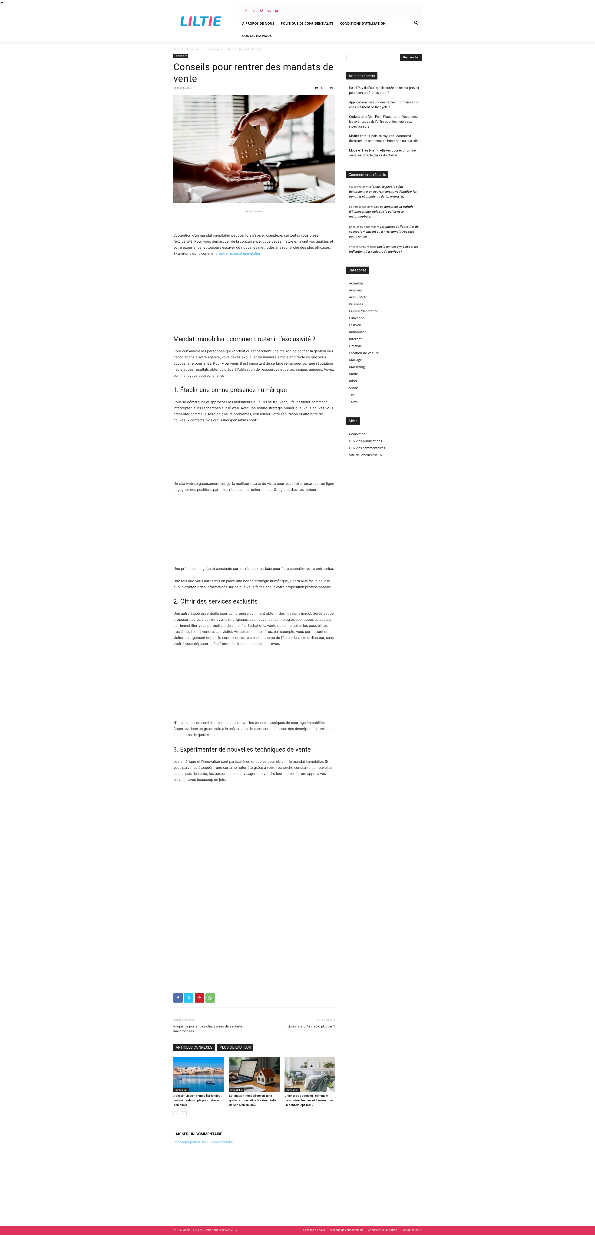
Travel (354, 402)
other (353, 381)
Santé (353, 388)
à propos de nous (258, 23)
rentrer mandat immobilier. (239, 253)
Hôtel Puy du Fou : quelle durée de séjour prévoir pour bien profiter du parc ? (384, 90)
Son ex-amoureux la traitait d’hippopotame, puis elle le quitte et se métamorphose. (381, 211)
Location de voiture (364, 353)
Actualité (356, 283)
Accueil (178, 49)
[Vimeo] (261, 11)
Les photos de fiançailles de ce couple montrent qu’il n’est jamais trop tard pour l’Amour (384, 231)
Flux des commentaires (367, 448)
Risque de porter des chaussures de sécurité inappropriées (207, 1028)
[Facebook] (245, 11)
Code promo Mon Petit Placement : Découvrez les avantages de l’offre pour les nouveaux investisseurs (383, 121)
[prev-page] (176, 1114)
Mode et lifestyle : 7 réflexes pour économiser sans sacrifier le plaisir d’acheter (383, 153)
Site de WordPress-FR (365, 455)
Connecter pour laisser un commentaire (203, 1142)
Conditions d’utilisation (363, 23)
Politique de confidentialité (307, 23)
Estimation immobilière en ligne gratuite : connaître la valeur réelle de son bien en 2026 (252, 1100)
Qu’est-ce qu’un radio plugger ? (311, 1026)
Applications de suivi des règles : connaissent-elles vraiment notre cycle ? (383, 104)
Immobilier (194, 49)
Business (356, 304)
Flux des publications (365, 441)
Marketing (357, 367)
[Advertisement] (254, 221)
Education (357, 318)
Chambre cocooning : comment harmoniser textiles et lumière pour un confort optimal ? (308, 1100)
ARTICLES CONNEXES (194, 1047)
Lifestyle (355, 346)
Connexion (357, 434)
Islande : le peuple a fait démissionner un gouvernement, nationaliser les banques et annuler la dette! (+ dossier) (383, 191)
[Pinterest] (199, 998)
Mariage (355, 360)
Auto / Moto (358, 297)
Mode (353, 374)
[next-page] (184, 1114)
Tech (353, 395)
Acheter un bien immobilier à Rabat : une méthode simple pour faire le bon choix (198, 1100)
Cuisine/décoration (364, 311)
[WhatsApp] (210, 998)
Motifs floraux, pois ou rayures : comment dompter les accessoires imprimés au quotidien (384, 138)
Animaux (356, 290)
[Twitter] (253, 11)
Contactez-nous (257, 35)
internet (355, 339)
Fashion (355, 325)
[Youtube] (276, 11)
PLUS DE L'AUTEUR (235, 1047)
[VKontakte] (268, 11)
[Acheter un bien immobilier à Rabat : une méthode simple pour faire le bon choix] (198, 1074)
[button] (416, 23)
